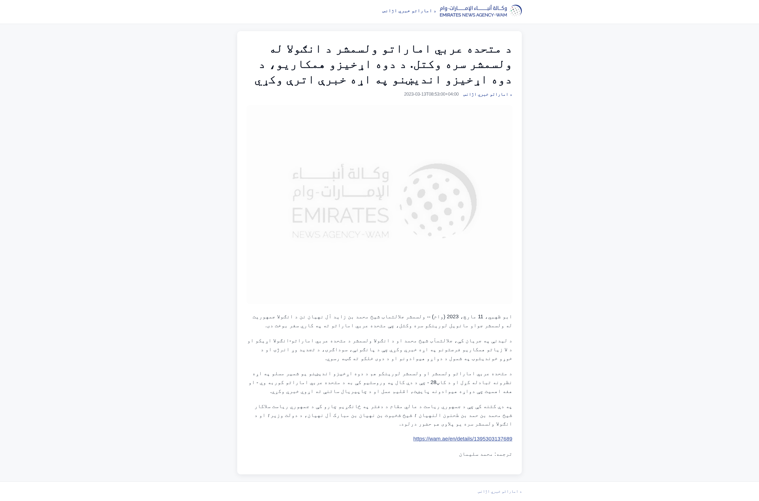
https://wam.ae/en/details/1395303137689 (462, 439)
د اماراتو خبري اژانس (500, 491)
